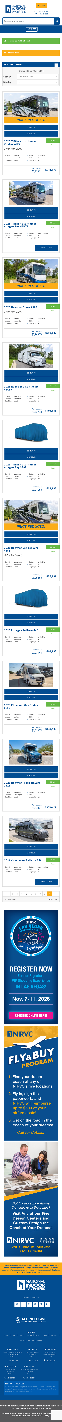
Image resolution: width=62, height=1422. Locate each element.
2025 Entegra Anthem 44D (21, 630)
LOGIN (42, 5)
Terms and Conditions (11, 1413)
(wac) (40, 168)
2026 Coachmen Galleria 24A (23, 860)
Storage (29, 1335)
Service (21, 1335)
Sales (13, 1335)
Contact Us (31, 128)
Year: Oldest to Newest (26, 77)
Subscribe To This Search (19, 41)
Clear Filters (13, 53)
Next (51, 899)
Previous (12, 899)
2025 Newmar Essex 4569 (20, 307)
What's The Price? (46, 248)
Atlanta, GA (12, 1349)
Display (7, 82)
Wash (37, 1335)
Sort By (7, 76)
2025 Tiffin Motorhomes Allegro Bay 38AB (20, 466)
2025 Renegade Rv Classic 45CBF (21, 388)
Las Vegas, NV (50, 1349)
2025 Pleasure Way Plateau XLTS (22, 707)
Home (6, 1335)
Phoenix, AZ (29, 1366)
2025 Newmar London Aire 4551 (21, 549)
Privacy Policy (31, 1413)
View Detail (31, 134)
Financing (54, 1335)
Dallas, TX (32, 1349)
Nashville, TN (10, 1366)
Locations (31, 1341)
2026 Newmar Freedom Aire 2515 (22, 784)
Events (45, 1335)
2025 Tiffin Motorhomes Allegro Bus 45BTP (20, 225)
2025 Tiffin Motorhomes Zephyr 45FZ (20, 143)
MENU (30, 29)
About (22, 1341)
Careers (40, 1341)
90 (19, 82)
